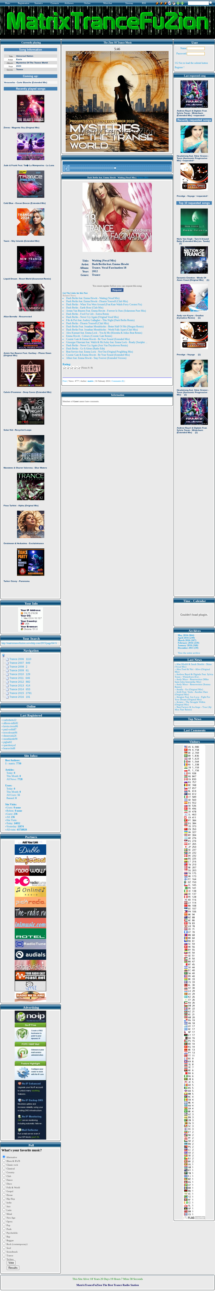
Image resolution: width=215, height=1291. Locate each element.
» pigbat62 (6, 742)
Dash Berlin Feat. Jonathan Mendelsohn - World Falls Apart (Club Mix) (102, 329)
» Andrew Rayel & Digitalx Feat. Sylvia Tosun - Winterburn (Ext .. (194, 675)
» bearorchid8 (8, 748)
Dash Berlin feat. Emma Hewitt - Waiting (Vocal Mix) (92, 298)
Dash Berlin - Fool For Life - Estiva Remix (87, 313)
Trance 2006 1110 (20, 659)
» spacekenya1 (8, 745)
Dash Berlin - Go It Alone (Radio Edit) (85, 348)
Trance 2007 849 (19, 662)
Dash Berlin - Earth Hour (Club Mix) (84, 307)
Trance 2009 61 (19, 670)
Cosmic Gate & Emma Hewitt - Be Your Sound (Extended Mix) (98, 339)
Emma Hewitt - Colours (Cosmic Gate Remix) (89, 336)
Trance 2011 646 (19, 678)
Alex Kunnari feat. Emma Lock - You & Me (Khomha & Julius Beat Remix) (104, 332)
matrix (12, 763)
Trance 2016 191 (19, 696)
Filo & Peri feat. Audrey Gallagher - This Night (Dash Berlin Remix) (100, 320)
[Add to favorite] (182, 2)
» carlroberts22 (8, 720)
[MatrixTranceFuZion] (178, 2)
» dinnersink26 (8, 735)
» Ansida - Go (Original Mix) (189, 689)
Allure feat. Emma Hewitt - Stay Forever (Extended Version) (96, 358)
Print (65, 381)
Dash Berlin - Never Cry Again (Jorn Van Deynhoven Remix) (97, 345)
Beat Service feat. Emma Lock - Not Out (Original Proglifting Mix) (99, 351)
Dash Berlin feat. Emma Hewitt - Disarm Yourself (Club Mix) (97, 301)
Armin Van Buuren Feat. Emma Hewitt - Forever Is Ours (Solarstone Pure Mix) (106, 310)
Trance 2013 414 (19, 685)
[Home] (174, 2)
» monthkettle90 (9, 738)
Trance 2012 (142, 177)
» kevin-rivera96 (9, 726)
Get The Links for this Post (75, 293)
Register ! (179, 67)
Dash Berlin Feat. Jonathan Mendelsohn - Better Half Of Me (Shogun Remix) (105, 326)
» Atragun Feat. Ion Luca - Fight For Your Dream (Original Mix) (192, 698)
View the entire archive (189, 653)
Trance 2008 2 (18, 666)
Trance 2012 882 (19, 681)
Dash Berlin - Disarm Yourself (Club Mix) (87, 323)
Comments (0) (118, 381)
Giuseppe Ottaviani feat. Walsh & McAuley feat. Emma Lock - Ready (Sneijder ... (106, 342)
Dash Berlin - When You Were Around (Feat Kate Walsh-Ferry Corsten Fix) (104, 304)
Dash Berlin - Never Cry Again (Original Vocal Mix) (92, 317)
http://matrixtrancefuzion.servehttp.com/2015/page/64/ (28, 643)
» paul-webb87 (8, 729)
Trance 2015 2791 (20, 693)
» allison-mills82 (9, 723)
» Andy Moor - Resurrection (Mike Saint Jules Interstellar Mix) (192, 680)
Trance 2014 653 (19, 689)
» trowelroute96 (9, 732)
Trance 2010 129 (19, 674)
